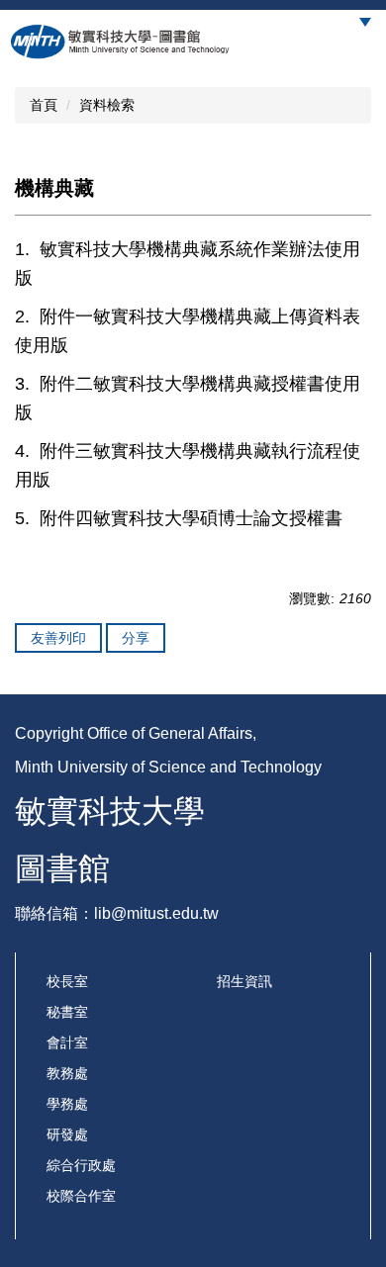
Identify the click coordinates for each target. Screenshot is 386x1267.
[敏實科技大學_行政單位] (121, 41)
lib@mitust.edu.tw (156, 913)
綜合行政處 (81, 1165)
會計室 (67, 1042)
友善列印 (58, 638)
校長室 (67, 981)
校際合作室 (81, 1196)
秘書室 (67, 1012)
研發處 (67, 1134)
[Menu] (365, 22)
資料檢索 (107, 105)
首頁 (43, 105)
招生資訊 (244, 981)
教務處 (67, 1073)
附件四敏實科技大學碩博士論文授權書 (191, 518)
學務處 (67, 1104)
